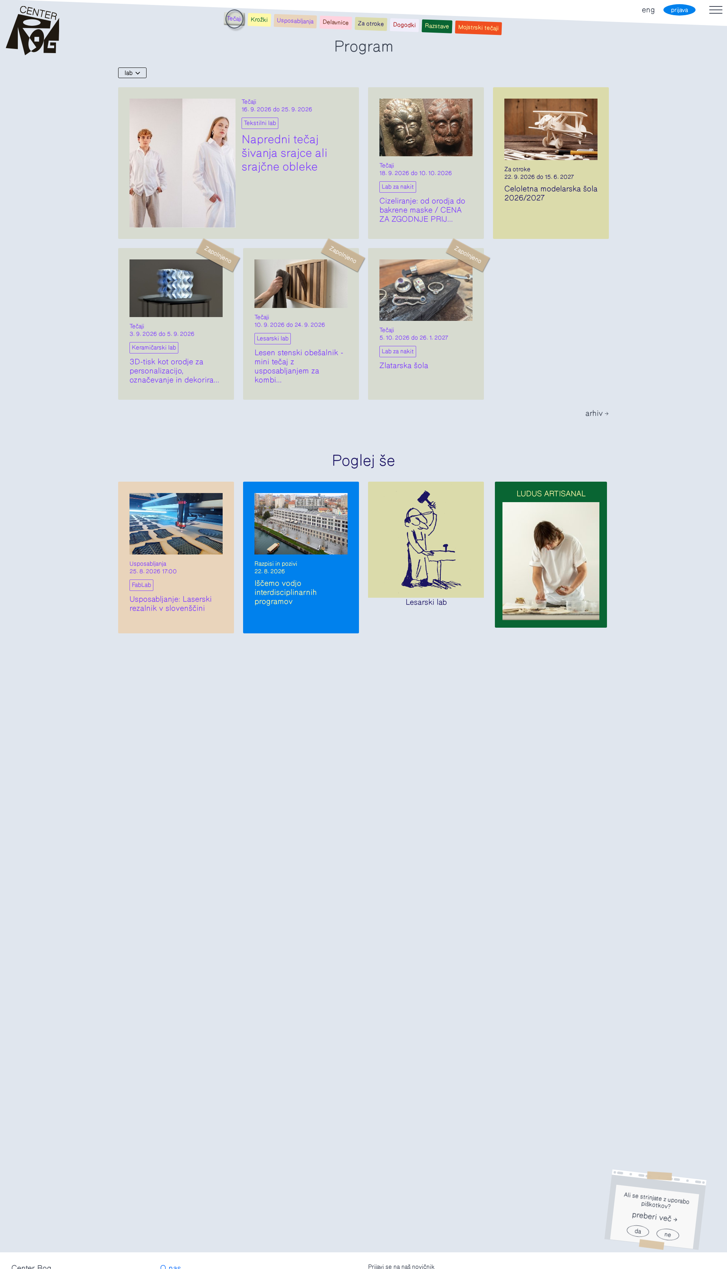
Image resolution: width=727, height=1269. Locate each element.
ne (667, 1234)
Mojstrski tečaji (478, 27)
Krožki (259, 20)
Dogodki (404, 25)
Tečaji (234, 19)
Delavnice (336, 22)
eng (648, 10)
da (637, 1231)
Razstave (437, 26)
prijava (679, 10)
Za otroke (371, 23)
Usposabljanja (295, 21)
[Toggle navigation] (716, 10)
